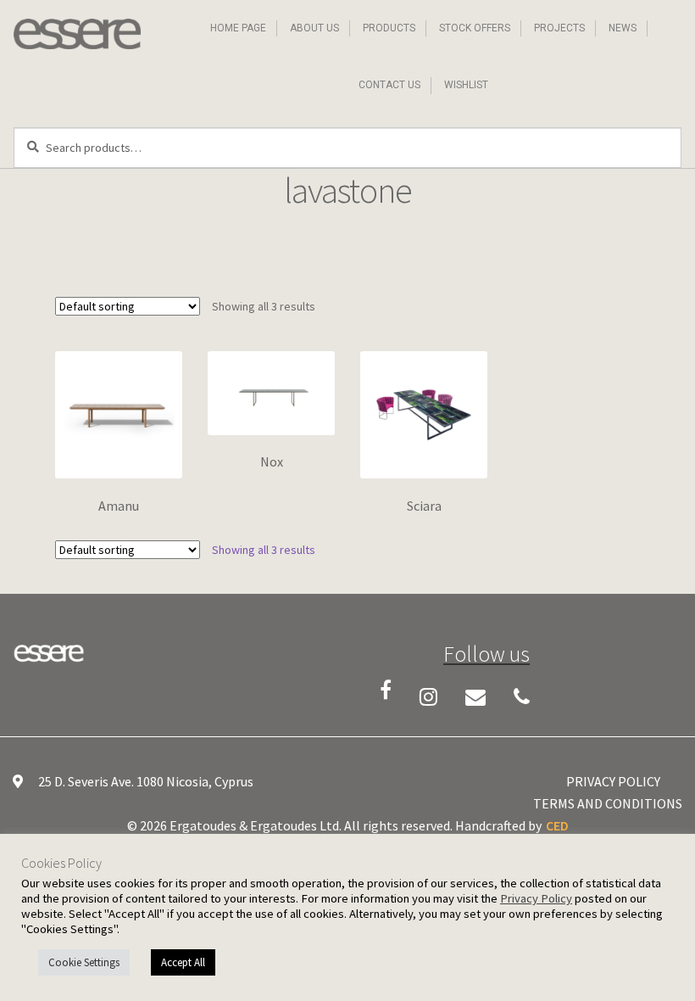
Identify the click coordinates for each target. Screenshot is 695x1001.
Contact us (389, 85)
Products (389, 28)
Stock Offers (474, 28)
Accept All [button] (183, 962)
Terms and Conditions (607, 803)
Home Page (238, 28)
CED (557, 825)
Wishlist (466, 85)
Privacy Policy (613, 781)
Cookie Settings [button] (84, 962)
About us (314, 28)
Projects (559, 28)
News (623, 28)
